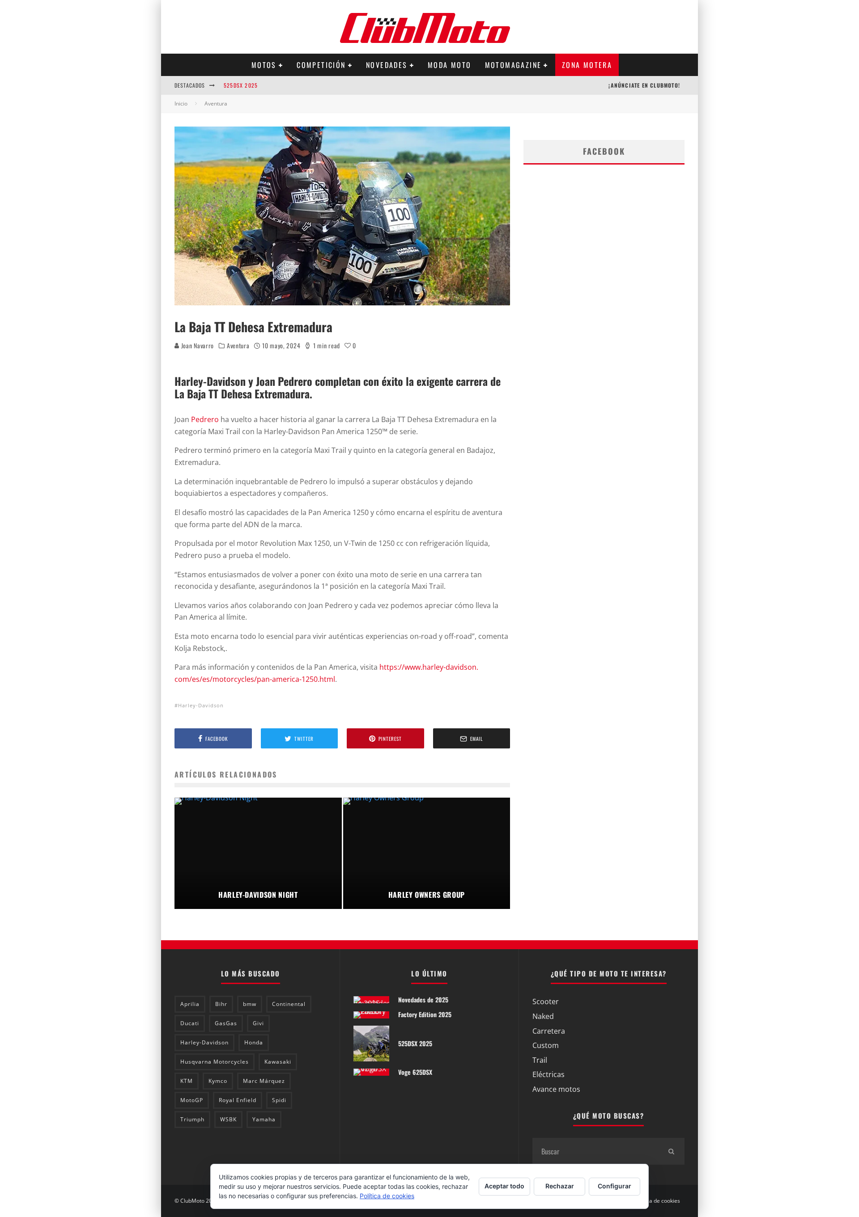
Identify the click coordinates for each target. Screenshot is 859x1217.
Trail (539, 1060)
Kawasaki (277, 1061)
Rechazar (559, 1186)
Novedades (387, 64)
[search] (671, 1151)
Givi (258, 1023)
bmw (249, 1004)
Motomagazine (513, 64)
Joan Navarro (196, 345)
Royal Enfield (237, 1100)
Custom (545, 1045)
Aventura (238, 346)
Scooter (545, 1001)
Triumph (192, 1119)
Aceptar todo (504, 1186)
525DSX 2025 (241, 85)
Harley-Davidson (201, 705)
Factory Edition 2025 (424, 1014)
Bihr (221, 1004)
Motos (263, 64)
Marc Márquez (264, 1081)
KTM (186, 1081)
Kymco (217, 1081)
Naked (543, 1016)
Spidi (279, 1100)
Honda (253, 1042)
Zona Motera (587, 64)
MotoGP (191, 1100)
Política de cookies (657, 1201)
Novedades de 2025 (423, 999)
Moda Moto (450, 64)
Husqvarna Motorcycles (214, 1061)
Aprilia (190, 1004)
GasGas (226, 1023)
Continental (289, 1004)
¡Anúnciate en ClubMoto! (644, 85)
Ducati (189, 1023)
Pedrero (205, 419)
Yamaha (264, 1119)
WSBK (228, 1119)
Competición (321, 64)
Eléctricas (548, 1074)
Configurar (614, 1186)
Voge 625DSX (415, 1072)
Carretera (548, 1031)
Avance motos (556, 1089)
